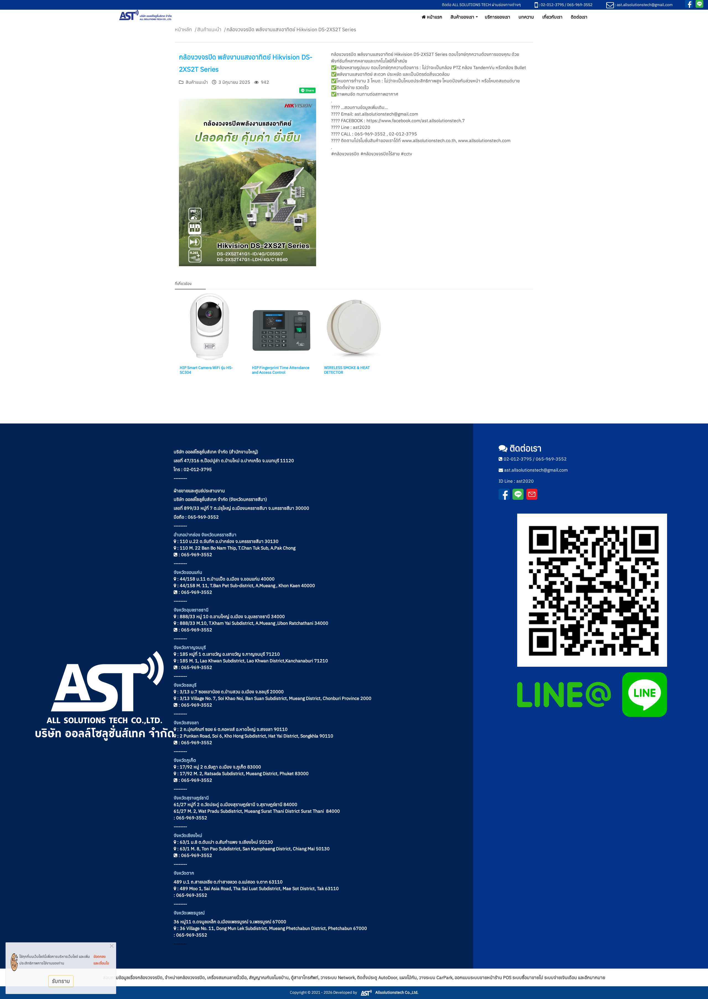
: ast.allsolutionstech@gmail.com (643, 4)
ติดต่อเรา (579, 17)
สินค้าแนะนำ (209, 29)
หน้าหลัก (183, 29)
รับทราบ (61, 980)
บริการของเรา (497, 17)
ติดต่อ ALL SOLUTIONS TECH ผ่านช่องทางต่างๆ (481, 4)
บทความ (526, 17)
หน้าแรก (434, 17)
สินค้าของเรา (462, 17)
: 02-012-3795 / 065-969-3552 (565, 4)
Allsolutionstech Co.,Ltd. (396, 992)
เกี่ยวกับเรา (552, 17)
